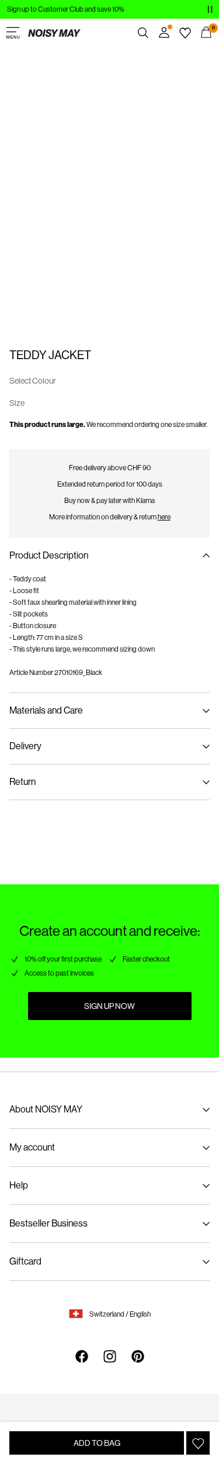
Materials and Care (46, 710)
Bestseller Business (48, 1223)
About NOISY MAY (45, 1109)
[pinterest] (137, 1356)
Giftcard (25, 1261)
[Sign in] (164, 32)
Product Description (48, 555)
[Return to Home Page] (54, 33)
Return (22, 781)
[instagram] (109, 1356)
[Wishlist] (185, 32)
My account (32, 1147)
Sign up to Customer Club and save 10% (65, 9)
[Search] (143, 32)
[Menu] (12, 32)
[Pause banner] (209, 9)
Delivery (25, 746)
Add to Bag (97, 1443)
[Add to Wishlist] (198, 1443)
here (164, 517)
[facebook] (81, 1356)
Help (18, 1185)
